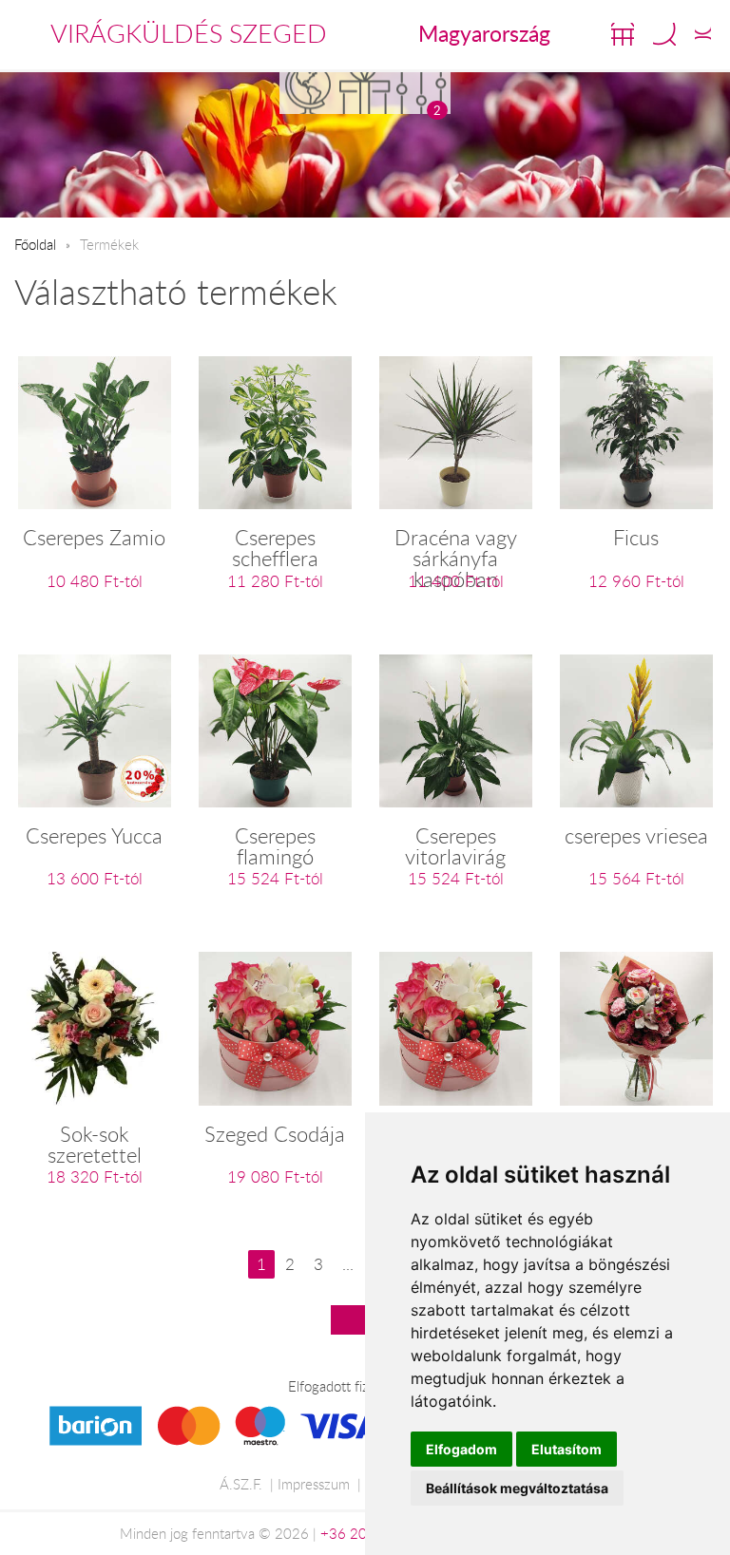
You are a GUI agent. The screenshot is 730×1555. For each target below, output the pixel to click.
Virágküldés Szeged (188, 33)
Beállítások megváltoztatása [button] (517, 1488)
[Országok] (307, 92)
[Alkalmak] (365, 92)
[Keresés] (664, 34)
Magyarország (484, 33)
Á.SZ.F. (241, 1483)
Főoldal (35, 244)
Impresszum (314, 1483)
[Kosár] (622, 34)
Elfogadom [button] (461, 1449)
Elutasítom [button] (566, 1449)
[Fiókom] (703, 34)
